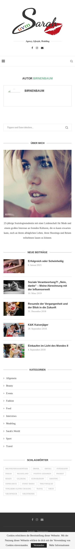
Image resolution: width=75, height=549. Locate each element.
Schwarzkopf (37, 479)
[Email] (42, 48)
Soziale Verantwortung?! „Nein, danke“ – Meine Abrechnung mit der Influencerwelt (47, 286)
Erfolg (48, 469)
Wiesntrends (28, 494)
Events (9, 393)
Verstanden (38, 545)
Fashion (10, 401)
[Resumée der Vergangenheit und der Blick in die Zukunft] (13, 309)
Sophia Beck (11, 484)
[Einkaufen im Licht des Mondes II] (13, 351)
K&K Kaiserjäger (38, 324)
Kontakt (31, 531)
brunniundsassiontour (16, 469)
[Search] (71, 61)
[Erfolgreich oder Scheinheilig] (13, 266)
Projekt (60, 474)
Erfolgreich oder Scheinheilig (45, 261)
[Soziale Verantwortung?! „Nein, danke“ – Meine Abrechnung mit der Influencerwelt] (13, 287)
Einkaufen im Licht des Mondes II (48, 345)
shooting (53, 479)
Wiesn (51, 489)
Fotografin (62, 469)
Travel (9, 446)
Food (8, 408)
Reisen (8, 479)
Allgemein (11, 378)
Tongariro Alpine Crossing (18, 489)
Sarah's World (13, 431)
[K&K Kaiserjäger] (13, 330)
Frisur (8, 474)
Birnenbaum (34, 90)
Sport (9, 438)
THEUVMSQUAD (46, 484)
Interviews (11, 416)
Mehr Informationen (59, 545)
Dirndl (36, 469)
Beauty (9, 385)
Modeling (11, 423)
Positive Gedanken (42, 474)
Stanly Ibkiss (28, 484)
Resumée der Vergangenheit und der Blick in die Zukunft (48, 305)
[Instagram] (37, 48)
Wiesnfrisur (11, 494)
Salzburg (21, 479)
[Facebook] (32, 48)
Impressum (42, 531)
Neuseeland (22, 474)
